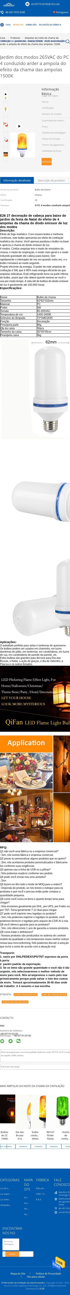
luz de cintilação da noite (25, 994)
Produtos (18, 24)
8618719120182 (22, 1035)
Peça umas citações (55, 41)
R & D (38, 1199)
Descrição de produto (51, 180)
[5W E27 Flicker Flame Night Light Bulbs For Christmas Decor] (22, 128)
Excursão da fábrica (50, 24)
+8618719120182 (9, 1033)
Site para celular (36, 1276)
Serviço (27, 1208)
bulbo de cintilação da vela (54, 994)
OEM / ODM (42, 1193)
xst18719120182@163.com (45, 4)
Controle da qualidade (13, 41)
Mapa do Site (18, 1273)
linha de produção (45, 1188)
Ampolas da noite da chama (15, 1001)
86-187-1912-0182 (15, 12)
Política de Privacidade (48, 1273)
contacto (47, 161)
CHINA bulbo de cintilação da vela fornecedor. (23, 1282)
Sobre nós (31, 24)
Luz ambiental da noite (11, 1199)
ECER (42, 1288)
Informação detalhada (17, 180)
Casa (8, 24)
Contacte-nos (35, 41)
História (28, 1203)
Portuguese (62, 12)
